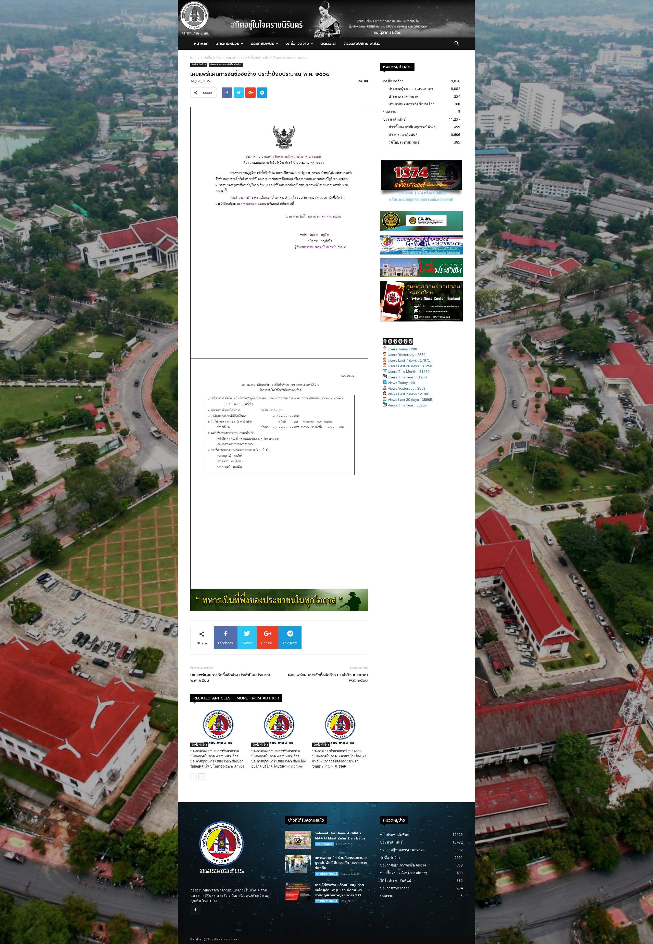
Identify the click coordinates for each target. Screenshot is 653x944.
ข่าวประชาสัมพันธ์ (403, 134)
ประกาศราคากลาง (403, 96)
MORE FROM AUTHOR (257, 698)
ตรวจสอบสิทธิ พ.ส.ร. (362, 43)
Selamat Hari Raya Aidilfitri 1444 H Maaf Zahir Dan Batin (340, 836)
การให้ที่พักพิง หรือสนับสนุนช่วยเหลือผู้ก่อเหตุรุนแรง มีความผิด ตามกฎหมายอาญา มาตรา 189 (339, 890)
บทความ (389, 111)
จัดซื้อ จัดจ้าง (297, 43)
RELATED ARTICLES (211, 698)
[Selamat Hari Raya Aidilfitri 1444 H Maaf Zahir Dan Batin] (298, 840)
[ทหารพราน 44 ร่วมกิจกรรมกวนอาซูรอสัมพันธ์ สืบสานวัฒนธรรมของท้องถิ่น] (298, 864)
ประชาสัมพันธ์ (262, 43)
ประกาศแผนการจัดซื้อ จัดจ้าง (225, 65)
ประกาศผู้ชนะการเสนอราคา (410, 88)
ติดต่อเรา (328, 43)
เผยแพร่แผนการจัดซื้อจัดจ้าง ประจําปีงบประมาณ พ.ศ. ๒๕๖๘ (230, 677)
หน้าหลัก (201, 43)
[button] (456, 44)
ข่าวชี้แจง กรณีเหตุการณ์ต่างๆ (412, 126)
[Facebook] (195, 910)
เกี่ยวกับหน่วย (227, 43)
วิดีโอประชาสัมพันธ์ (404, 142)
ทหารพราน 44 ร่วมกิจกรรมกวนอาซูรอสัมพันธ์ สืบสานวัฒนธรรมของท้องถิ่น (341, 863)
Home (194, 57)
